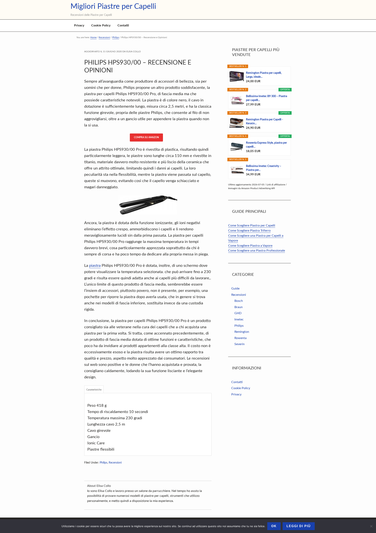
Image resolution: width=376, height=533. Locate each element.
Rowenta (240, 338)
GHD (237, 313)
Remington (241, 331)
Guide (235, 288)
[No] (371, 526)
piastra (95, 266)
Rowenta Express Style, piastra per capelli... (266, 145)
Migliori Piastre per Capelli (113, 7)
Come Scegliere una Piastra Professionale (256, 250)
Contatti (237, 382)
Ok (274, 526)
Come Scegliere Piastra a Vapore (250, 245)
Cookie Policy (240, 388)
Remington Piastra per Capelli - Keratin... (264, 121)
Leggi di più (299, 526)
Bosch (238, 300)
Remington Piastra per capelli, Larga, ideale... (264, 75)
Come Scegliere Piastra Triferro (249, 230)
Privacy (236, 394)
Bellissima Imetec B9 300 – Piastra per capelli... (266, 98)
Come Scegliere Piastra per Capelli (251, 225)
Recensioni (115, 462)
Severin (239, 344)
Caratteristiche (93, 390)
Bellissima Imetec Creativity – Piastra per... (263, 168)
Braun (238, 307)
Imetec (239, 319)
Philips (103, 462)
